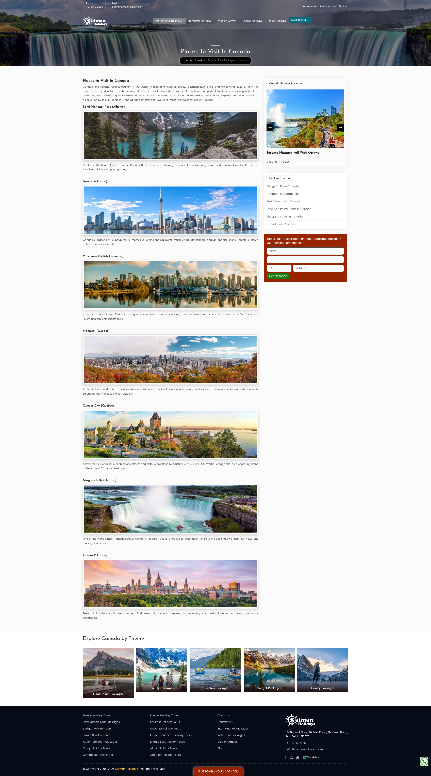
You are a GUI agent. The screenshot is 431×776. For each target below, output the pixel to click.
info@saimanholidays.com (127, 7)
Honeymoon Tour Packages (101, 722)
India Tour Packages (231, 735)
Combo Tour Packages (98, 755)
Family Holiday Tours (97, 715)
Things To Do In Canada (283, 186)
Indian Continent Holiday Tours (171, 735)
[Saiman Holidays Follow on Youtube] (297, 757)
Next (340, 127)
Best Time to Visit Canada (284, 201)
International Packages (233, 728)
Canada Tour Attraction (283, 194)
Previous (270, 127)
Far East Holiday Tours (165, 722)
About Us (311, 6)
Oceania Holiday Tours (165, 728)
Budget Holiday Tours (97, 728)
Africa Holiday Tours (163, 748)
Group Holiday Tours (96, 748)
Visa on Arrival (227, 21)
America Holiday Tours (165, 755)
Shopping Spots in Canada (285, 216)
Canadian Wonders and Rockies (291, 152)
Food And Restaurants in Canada (289, 209)
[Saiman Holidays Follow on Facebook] (286, 757)
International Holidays (169, 21)
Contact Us (329, 6)
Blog (345, 6)
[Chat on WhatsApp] (424, 761)
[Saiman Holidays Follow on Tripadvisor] (311, 757)
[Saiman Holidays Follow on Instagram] (291, 757)
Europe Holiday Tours (164, 715)
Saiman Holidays (126, 769)
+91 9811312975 (94, 7)
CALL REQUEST (300, 20)
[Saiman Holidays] (96, 21)
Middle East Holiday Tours (167, 741)
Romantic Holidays (200, 21)
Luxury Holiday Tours (96, 735)
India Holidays (277, 21)
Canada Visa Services (281, 224)
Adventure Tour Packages (100, 741)
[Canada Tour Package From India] (305, 118)
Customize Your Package (218, 771)
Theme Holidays (253, 21)
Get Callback (278, 276)
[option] (305, 127)
